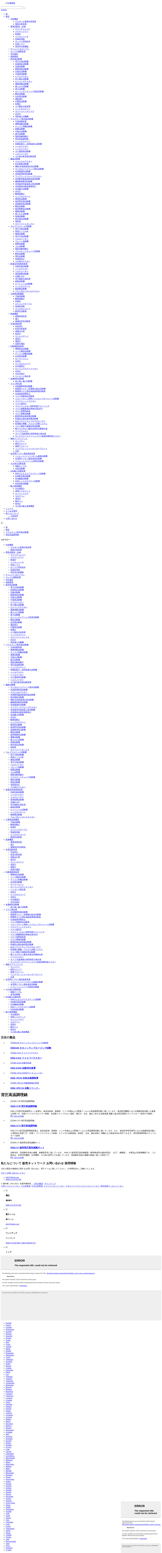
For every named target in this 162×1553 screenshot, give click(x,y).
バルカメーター (21, 239)
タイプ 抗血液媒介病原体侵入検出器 (30, 434)
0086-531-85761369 (13, 1179)
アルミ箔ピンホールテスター (27, 291)
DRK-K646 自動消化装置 (23, 1068)
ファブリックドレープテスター (28, 176)
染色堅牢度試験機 (22, 201)
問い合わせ (15, 1116)
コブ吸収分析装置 (22, 106)
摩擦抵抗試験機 (21, 349)
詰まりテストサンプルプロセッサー (30, 421)
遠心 (17, 319)
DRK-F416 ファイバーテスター (26, 1058)
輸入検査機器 (16, 486)
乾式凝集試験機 (21, 164)
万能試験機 (20, 296)
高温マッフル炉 (21, 231)
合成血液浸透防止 (22, 394)
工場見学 (14, 516)
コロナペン (20, 496)
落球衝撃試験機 (21, 274)
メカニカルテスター (23, 161)
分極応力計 (20, 276)
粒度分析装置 (21, 329)
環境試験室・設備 (18, 26)
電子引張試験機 (21, 61)
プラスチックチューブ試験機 (27, 251)
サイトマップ (50, 1184)
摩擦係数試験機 (21, 84)
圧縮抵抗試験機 (21, 64)
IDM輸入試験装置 (17, 471)
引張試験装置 (21, 121)
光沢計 (18, 371)
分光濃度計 (20, 366)
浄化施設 (14, 54)
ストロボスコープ (22, 309)
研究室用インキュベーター (112, 1186)
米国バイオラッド (22, 491)
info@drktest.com (12, 1177)
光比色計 (19, 326)
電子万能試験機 (21, 229)
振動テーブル (21, 466)
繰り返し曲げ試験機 (23, 381)
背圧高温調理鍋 (21, 139)
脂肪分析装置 (21, 24)
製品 (7, 16)
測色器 (18, 221)
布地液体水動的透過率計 (25, 186)
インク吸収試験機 (22, 351)
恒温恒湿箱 (20, 39)
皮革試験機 (20, 469)
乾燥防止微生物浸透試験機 (26, 419)
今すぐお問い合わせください (13, 1173)
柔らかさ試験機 (21, 86)
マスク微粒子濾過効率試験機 (27, 426)
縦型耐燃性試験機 (22, 209)
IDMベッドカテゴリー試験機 (27, 481)
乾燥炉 (18, 34)
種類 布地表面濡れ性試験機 (26, 166)
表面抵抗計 (20, 259)
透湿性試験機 (21, 199)
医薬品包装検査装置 (19, 264)
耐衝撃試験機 (21, 289)
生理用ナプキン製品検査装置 (22, 454)
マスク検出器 (16, 384)
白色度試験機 (21, 96)
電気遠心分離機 (21, 116)
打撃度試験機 (21, 101)
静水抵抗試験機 (21, 219)
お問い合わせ (11, 519)
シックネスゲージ (22, 109)
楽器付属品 (20, 344)
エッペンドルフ (21, 494)
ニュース (9, 509)
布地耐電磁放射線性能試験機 (27, 179)
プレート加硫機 (21, 241)
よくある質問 (11, 511)
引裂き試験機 (21, 71)
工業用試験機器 (17, 294)
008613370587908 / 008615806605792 (21, 1243)
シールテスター (21, 146)
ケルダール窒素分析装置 (25, 21)
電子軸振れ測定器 (22, 279)
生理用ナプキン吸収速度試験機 (28, 459)
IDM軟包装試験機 (22, 476)
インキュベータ (21, 36)
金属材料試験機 (17, 379)
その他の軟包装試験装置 (25, 156)
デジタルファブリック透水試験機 (29, 169)
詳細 (22, 1116)
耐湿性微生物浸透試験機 (25, 416)
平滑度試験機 (21, 74)
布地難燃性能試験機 (23, 386)
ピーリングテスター (23, 81)
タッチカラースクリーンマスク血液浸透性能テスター (38, 436)
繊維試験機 (15, 159)
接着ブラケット (21, 446)
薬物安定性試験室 (22, 321)
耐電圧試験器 (21, 311)
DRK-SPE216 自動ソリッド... (25, 1088)
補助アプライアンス (19, 439)
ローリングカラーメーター (26, 369)
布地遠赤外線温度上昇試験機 (27, 184)
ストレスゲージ (21, 336)
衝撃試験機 (20, 129)
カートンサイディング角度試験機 (29, 91)
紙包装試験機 (16, 59)
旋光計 (18, 334)
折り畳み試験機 (21, 79)
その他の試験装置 (18, 464)
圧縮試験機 (20, 66)
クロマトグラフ (21, 31)
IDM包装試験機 (21, 484)
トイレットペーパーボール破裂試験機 (31, 456)
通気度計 (19, 99)
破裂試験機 (20, 281)
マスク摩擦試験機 (22, 414)
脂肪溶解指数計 (21, 136)
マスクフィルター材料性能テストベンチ (32, 406)
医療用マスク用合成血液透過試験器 (30, 391)
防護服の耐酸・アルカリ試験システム (31, 424)
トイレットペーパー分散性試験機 (29, 461)
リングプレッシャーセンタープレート (31, 449)
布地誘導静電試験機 (23, 174)
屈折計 (18, 339)
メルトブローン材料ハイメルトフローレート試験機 (37, 399)
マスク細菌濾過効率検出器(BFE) (29, 409)
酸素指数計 (20, 194)
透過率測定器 (21, 316)
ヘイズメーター (21, 149)
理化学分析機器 (21, 46)
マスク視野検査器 (22, 411)
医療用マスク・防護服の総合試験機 (30, 389)
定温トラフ (20, 44)
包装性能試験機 (21, 266)
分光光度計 (20, 374)
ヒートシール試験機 (23, 284)
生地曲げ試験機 (21, 189)
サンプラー (20, 441)
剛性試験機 (20, 94)
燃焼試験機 (20, 234)
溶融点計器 (20, 331)
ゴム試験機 (20, 246)
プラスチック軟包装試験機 (21, 119)
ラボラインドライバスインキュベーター (82, 1186)
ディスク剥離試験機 (23, 126)
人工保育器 (25, 1186)
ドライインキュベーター (54, 1186)
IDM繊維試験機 (21, 479)
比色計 (18, 361)
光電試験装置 (16, 324)
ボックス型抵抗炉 (22, 41)
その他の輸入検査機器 (24, 506)
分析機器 (14, 19)
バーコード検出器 (22, 376)
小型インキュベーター (10, 1186)
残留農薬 (14, 56)
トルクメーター (21, 154)
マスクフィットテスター (25, 401)
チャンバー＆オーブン (19, 49)
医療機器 (14, 314)
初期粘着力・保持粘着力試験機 (28, 144)
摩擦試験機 (20, 211)
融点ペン (19, 501)
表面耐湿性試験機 (22, 204)
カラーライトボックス (24, 111)
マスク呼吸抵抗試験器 (24, 396)
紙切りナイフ (21, 444)
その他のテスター (22, 261)
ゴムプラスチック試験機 (20, 226)
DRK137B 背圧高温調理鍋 (23, 1106)
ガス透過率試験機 (22, 151)
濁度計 (18, 341)
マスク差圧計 (21, 404)
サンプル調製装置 (18, 51)
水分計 (18, 114)
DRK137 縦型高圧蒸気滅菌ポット (27, 1147)
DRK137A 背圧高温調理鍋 (23, 1125)
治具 (17, 451)
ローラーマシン (21, 359)
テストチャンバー (22, 29)
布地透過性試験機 (22, 171)
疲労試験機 (20, 134)
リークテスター (21, 431)
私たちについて (12, 514)
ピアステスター (21, 76)
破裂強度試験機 (21, 69)
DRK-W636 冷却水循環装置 (24, 1078)
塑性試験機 (20, 256)
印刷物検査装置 (17, 346)
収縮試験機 (20, 216)
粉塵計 (18, 104)
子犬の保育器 (37, 1186)
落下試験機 (20, 89)
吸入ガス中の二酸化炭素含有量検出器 (31, 429)
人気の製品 (38, 1184)
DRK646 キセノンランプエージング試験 (30, 1048)
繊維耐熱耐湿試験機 (23, 181)
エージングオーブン (23, 304)
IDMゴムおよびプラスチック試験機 (30, 474)
